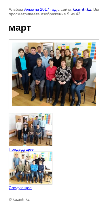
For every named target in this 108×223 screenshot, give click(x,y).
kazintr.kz (82, 9)
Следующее (20, 187)
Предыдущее (21, 149)
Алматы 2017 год (40, 9)
